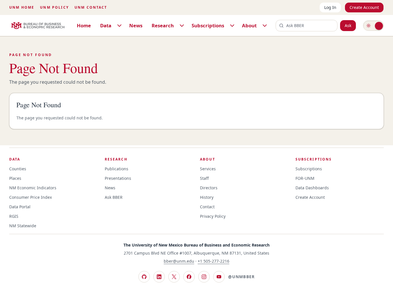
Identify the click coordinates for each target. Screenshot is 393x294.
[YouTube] (219, 276)
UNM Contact (91, 7)
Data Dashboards (312, 187)
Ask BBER (114, 197)
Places (15, 178)
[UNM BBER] (37, 25)
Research (163, 25)
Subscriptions (208, 25)
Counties (17, 168)
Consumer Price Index (30, 197)
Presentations (118, 178)
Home (84, 25)
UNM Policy (54, 7)
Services (208, 168)
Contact (207, 206)
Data (105, 25)
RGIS (13, 216)
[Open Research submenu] (182, 26)
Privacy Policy (213, 216)
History (206, 197)
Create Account (364, 7)
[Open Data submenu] (119, 26)
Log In (330, 7)
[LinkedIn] (159, 276)
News (135, 25)
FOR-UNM (304, 178)
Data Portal (19, 206)
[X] (174, 276)
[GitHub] (144, 276)
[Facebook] (189, 276)
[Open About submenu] (265, 26)
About (249, 25)
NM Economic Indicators (32, 187)
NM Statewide (22, 225)
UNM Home (21, 7)
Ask (348, 25)
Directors (209, 187)
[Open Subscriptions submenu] (232, 26)
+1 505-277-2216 (213, 261)
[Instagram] (204, 276)
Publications (116, 168)
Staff (204, 178)
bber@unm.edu (179, 261)
